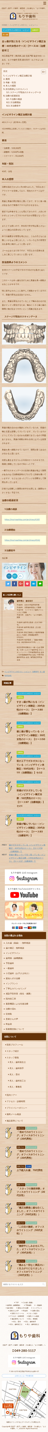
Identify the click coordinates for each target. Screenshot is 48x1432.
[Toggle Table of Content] (42, 72)
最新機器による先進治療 (17, 1003)
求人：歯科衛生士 (17, 1062)
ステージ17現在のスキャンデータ (25, 92)
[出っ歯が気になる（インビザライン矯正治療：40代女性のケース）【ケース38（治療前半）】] (33, 583)
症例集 (9, 1014)
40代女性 (8, 675)
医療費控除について (15, 1029)
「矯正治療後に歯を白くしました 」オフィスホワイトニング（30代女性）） (31, 1211)
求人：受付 (14, 1074)
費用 (8, 79)
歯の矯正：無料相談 (15, 948)
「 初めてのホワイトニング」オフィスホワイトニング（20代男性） (30, 1135)
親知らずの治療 (13, 978)
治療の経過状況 (13, 95)
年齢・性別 (11, 82)
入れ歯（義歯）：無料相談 (18, 943)
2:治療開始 (15, 102)
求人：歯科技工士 (17, 1080)
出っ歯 (42, 672)
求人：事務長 (15, 1086)
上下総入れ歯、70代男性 (30, 1170)
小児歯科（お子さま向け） (18, 973)
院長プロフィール (15, 1044)
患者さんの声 (12, 1019)
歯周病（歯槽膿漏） (15, 958)
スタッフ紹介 (13, 1051)
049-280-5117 (25, 1350)
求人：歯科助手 (16, 1068)
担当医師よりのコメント (17, 89)
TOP (17, 1302)
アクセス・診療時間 (16, 1101)
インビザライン (13, 953)
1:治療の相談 (16, 99)
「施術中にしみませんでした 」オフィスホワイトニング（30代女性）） (31, 1249)
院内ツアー (12, 1095)
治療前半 (35, 672)
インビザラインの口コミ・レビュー (17, 672)
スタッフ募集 (13, 1057)
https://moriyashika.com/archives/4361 (22, 519)
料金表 (9, 1024)
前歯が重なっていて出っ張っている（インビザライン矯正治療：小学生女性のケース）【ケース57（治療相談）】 (27, 857)
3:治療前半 (15, 105)
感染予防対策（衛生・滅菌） (19, 993)
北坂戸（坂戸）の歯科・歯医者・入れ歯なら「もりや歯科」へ (24, 1345)
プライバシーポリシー (17, 1108)
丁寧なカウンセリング (16, 988)
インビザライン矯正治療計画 (18, 75)
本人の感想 (11, 85)
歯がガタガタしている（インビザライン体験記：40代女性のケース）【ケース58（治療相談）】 (27, 848)
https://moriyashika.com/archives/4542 (22, 540)
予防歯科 (10, 963)
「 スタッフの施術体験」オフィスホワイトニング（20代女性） (31, 1192)
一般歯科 (10, 968)
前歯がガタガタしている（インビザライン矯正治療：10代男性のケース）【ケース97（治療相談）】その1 (31, 798)
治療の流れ (11, 1008)
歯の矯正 (10, 1308)
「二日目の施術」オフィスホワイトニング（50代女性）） (30, 1230)
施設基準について (15, 1120)
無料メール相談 (14, 1114)
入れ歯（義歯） (28, 1302)
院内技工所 (11, 998)
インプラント (12, 983)
